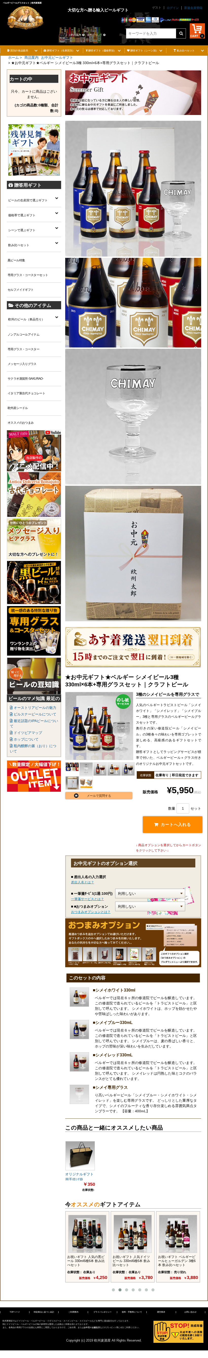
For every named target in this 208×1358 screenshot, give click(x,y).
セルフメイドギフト (20, 290)
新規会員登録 (193, 8)
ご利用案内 (74, 34)
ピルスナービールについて (34, 714)
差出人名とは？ (82, 882)
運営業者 (161, 1312)
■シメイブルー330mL (113, 1022)
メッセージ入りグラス (22, 364)
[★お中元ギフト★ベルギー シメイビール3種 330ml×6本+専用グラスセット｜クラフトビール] (99, 726)
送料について (94, 34)
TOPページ (15, 1312)
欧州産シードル (18, 408)
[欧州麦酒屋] (25, 15)
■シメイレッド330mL (113, 1055)
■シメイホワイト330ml (114, 990)
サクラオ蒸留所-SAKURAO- (25, 378)
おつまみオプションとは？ (91, 912)
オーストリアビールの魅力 (34, 708)
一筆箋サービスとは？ (87, 899)
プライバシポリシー (102, 1312)
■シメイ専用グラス (110, 1087)
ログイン (173, 8)
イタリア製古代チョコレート (26, 393)
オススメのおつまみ (20, 422)
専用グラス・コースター (23, 349)
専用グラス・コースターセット (28, 275)
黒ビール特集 (16, 260)
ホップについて (26, 739)
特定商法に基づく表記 (44, 1312)
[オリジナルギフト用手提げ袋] (80, 1156)
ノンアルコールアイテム (23, 334)
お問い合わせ (190, 1312)
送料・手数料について (132, 1312)
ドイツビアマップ (27, 733)
